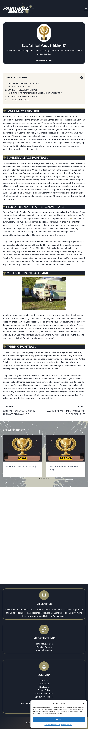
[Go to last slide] (6, 456)
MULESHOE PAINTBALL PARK (22, 96)
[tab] (39, 478)
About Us (44, 681)
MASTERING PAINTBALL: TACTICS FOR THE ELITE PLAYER (66, 410)
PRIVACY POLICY (66, 725)
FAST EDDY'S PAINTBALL (20, 86)
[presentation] (22, 448)
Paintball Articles (44, 647)
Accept (58, 719)
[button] (84, 703)
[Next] (82, 456)
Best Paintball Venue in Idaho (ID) (23, 83)
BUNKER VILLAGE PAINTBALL (22, 90)
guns (70, 218)
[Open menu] (86, 8)
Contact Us (44, 684)
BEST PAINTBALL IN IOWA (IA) (21, 467)
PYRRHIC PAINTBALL (18, 100)
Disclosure (44, 687)
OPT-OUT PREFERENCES (52, 725)
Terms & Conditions (44, 694)
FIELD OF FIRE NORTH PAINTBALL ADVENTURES (37, 93)
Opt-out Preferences (44, 697)
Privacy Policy (44, 690)
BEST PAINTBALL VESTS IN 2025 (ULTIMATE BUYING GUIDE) (19, 410)
